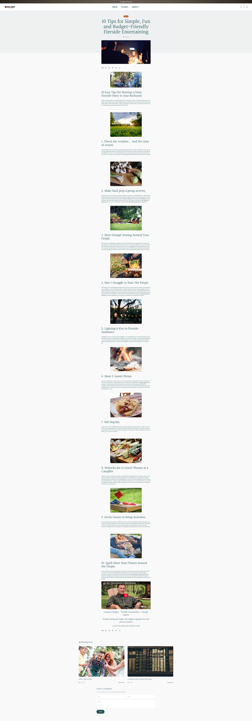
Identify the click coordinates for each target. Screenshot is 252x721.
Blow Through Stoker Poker (123, 625)
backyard (126, 16)
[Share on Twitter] (109, 68)
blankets (132, 246)
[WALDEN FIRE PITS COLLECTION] (126, 124)
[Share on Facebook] (106, 68)
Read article (121, 682)
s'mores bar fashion (142, 382)
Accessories (137, 625)
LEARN (124, 7)
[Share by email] (116, 68)
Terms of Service (120, 691)
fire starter (142, 289)
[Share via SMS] (119, 68)
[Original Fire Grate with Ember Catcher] (126, 265)
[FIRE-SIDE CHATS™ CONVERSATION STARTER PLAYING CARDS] (126, 500)
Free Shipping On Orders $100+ (126, 1)
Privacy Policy (114, 691)
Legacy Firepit (115, 625)
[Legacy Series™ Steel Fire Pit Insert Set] (126, 218)
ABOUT (135, 7)
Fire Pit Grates (132, 625)
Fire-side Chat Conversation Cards (138, 574)
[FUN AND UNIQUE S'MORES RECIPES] (126, 359)
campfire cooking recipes (135, 201)
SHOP (114, 7)
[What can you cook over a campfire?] (126, 405)
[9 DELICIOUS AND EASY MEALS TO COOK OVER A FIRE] (126, 451)
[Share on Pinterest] (112, 68)
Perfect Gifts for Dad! (85, 679)
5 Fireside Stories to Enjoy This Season (140, 679)
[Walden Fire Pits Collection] (126, 311)
